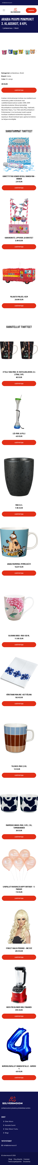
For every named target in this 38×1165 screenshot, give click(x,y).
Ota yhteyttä (18, 1159)
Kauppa (31, 10)
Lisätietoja (19, 90)
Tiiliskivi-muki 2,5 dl (19, 766)
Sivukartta (26, 1162)
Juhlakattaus (7, 28)
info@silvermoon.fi (7, 2)
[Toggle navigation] (3, 10)
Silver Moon (9, 1121)
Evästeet (27, 1159)
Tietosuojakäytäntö (15, 1162)
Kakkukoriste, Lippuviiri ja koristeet (19, 237)
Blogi (6, 1133)
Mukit (16, 28)
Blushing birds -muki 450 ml (19, 635)
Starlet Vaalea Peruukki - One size (19, 948)
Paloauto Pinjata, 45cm (19, 296)
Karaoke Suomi (10, 1125)
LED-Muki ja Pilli (19, 433)
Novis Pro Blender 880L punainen (19, 1007)
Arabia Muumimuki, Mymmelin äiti (19, 564)
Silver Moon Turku (11, 1129)
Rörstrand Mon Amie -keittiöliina (19, 694)
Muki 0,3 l (19, 505)
